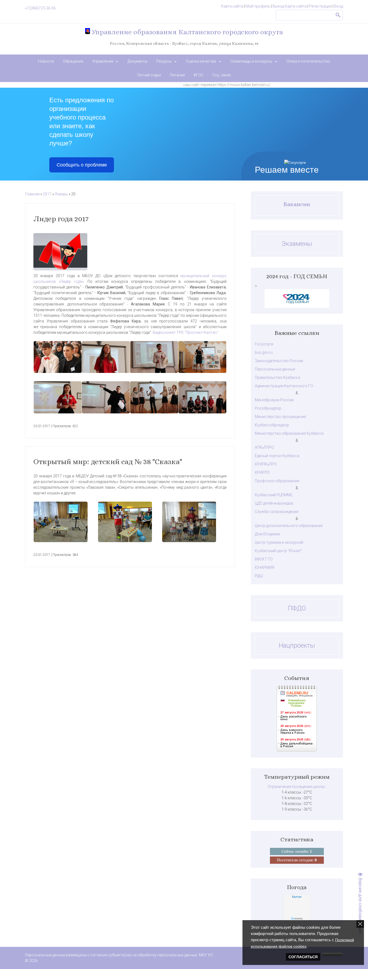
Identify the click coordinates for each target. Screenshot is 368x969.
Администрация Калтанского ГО (284, 386)
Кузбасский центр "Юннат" (278, 551)
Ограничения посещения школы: (297, 786)
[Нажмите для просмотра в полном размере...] (130, 251)
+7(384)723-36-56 (40, 8)
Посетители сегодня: (297, 860)
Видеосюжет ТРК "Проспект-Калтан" (185, 332)
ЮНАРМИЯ (264, 567)
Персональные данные (275, 369)
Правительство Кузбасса (277, 377)
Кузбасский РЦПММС (274, 495)
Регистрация (320, 6)
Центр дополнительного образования (289, 525)
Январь (61, 194)
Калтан (296, 896)
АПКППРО (264, 447)
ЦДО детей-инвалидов (274, 503)
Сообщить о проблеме (82, 165)
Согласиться (303, 957)
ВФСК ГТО (264, 559)
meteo (297, 918)
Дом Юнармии (267, 534)
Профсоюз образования (277, 481)
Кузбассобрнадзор (272, 425)
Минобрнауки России (274, 400)
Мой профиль (257, 6)
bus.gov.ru (264, 352)
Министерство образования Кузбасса (289, 433)
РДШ (259, 576)
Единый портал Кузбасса (277, 456)
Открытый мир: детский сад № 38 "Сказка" (107, 461)
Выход (278, 6)
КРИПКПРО (266, 464)
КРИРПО (262, 472)
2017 (47, 194)
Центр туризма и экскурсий (279, 542)
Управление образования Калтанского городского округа (186, 32)
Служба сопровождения (276, 511)
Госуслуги (264, 344)
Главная (32, 194)
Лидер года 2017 (61, 219)
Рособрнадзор (268, 408)
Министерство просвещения (280, 416)
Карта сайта (232, 6)
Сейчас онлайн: (297, 851)
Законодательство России (279, 361)
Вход (338, 6)
